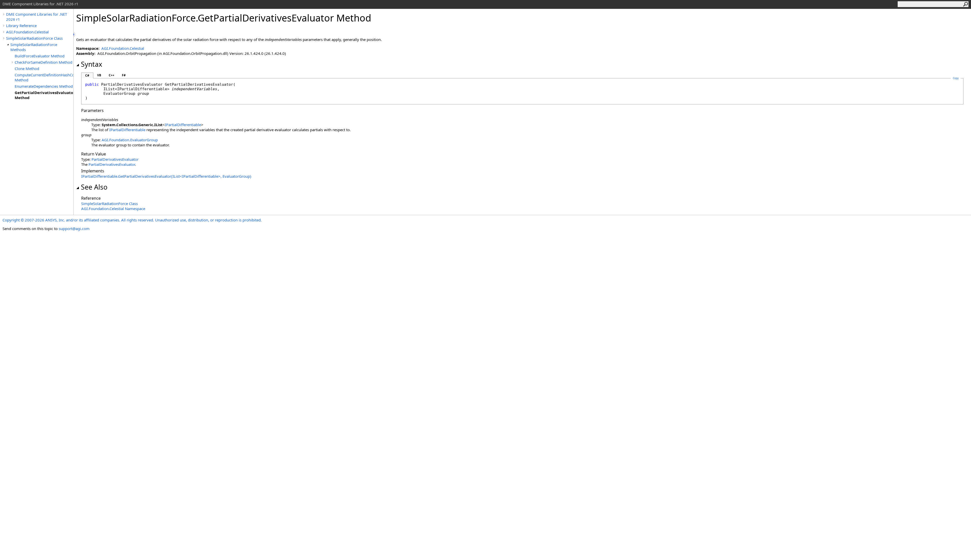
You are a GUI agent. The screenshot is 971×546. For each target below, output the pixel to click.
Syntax (91, 64)
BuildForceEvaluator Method (39, 55)
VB (99, 75)
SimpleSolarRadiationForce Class (34, 38)
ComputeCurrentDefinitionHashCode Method (44, 77)
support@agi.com (74, 228)
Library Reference (21, 25)
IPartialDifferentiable (183, 124)
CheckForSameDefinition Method (43, 62)
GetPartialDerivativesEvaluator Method (44, 95)
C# (87, 75)
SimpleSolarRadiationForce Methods (33, 47)
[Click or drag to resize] (74, 34)
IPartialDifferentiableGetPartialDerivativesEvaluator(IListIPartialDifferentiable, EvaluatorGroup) (166, 176)
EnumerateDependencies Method (44, 86)
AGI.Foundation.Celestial (27, 31)
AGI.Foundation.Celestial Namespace (113, 208)
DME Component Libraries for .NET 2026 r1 (36, 17)
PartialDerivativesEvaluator (115, 159)
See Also (94, 187)
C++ (111, 75)
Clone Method (27, 68)
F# (124, 75)
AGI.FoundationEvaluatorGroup (130, 139)
